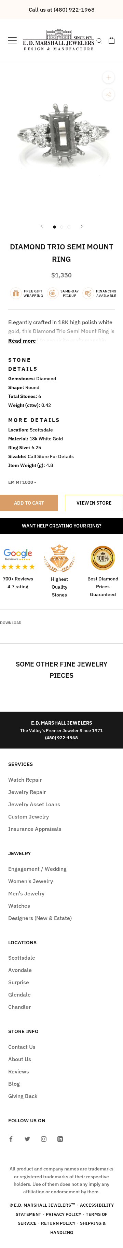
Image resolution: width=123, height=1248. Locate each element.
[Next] (82, 226)
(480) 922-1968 (61, 737)
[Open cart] (111, 40)
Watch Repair (25, 779)
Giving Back (23, 1096)
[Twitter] (27, 1138)
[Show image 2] (61, 227)
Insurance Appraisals (35, 828)
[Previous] (42, 226)
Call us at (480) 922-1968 (62, 9)
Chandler (19, 1006)
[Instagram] (43, 1138)
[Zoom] (108, 77)
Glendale (19, 994)
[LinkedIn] (60, 1138)
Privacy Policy (63, 1214)
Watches (19, 905)
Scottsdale (21, 957)
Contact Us (22, 1046)
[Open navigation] (12, 40)
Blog (14, 1083)
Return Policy (58, 1223)
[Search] (99, 40)
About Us (19, 1059)
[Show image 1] (54, 227)
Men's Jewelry (26, 893)
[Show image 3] (68, 227)
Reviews (18, 1071)
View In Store (94, 503)
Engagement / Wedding (37, 868)
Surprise (18, 982)
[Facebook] (11, 1138)
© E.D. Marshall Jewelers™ (43, 1205)
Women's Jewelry (30, 881)
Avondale (20, 969)
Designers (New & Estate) (40, 918)
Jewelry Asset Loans (34, 804)
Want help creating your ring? (61, 526)
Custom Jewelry (28, 816)
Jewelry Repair (27, 791)
